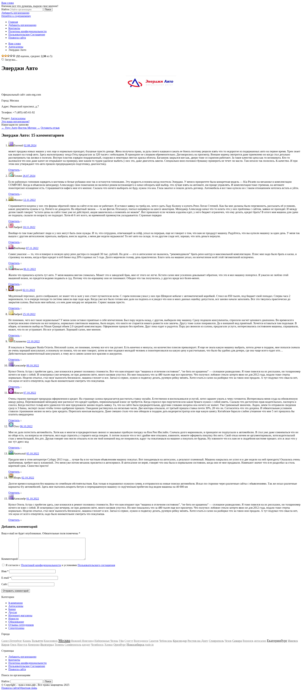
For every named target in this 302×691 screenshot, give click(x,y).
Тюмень (59, 644)
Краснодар (180, 640)
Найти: (5, 9)
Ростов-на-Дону (198, 640)
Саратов (154, 640)
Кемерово (34, 644)
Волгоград (47, 644)
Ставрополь (216, 640)
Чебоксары (165, 640)
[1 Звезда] (2, 55)
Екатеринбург (277, 640)
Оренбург (119, 644)
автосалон (260, 640)
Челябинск (97, 644)
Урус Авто (9, 127)
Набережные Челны (106, 640)
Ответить (14, 169)
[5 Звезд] (14, 55)
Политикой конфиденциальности (41, 565)
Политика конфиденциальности (27, 31)
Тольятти (37, 640)
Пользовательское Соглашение (26, 34)
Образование (16, 621)
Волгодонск (141, 640)
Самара (237, 640)
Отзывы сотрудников (21, 624)
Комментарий (9, 558)
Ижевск (293, 640)
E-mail (6, 577)
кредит (86, 644)
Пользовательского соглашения (96, 565)
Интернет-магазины (20, 615)
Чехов (228, 640)
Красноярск (51, 640)
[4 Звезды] (11, 55)
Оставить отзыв (50, 127)
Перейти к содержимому (16, 15)
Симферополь (73, 644)
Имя (5, 571)
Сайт (4, 584)
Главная (13, 21)
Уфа (121, 640)
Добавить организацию (15, 12)
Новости (13, 618)
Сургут (128, 640)
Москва (64, 640)
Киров (5, 644)
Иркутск (22, 644)
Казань (27, 640)
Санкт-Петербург (11, 640)
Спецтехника (16, 628)
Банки (12, 609)
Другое (12, 612)
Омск (13, 644)
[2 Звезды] (5, 55)
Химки (108, 644)
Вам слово (7, 2)
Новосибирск (136, 644)
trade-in (149, 644)
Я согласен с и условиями (60, 565)
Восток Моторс (29, 127)
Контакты (14, 28)
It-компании (15, 602)
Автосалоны (18, 118)
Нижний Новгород (82, 640)
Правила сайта (17, 37)
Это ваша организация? (15, 121)
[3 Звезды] (8, 55)
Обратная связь (28, 687)
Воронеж (248, 640)
